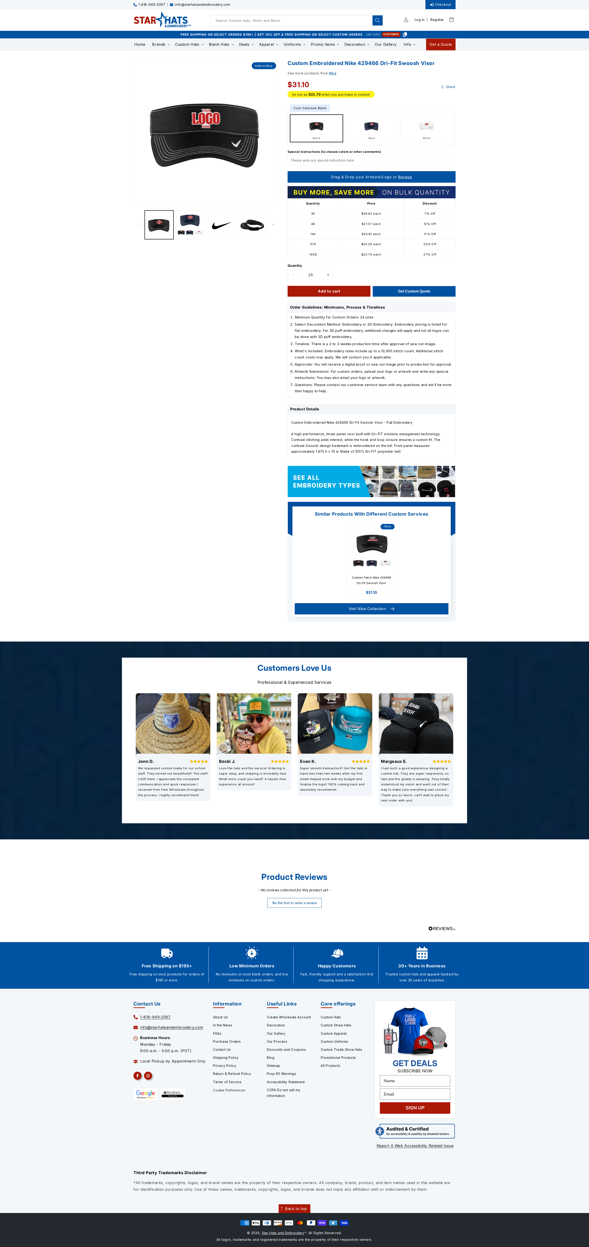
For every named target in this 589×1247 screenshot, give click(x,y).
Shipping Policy (226, 1058)
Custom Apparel (334, 1033)
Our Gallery (276, 1033)
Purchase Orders (227, 1041)
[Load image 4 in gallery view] (252, 224)
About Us (220, 1017)
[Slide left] (138, 225)
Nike (332, 73)
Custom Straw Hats (336, 1025)
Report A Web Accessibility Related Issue (415, 1145)
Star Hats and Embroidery (283, 1233)
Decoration (276, 1025)
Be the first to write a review (294, 903)
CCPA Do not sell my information (283, 1093)
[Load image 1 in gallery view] (159, 224)
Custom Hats (331, 1017)
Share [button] (451, 87)
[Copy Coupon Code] (404, 34)
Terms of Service (227, 1082)
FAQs (217, 1033)
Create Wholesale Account (289, 1017)
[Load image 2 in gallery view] (190, 224)
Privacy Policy (224, 1066)
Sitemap (273, 1066)
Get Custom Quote (414, 291)
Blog (270, 1058)
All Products (330, 1066)
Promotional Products (338, 1058)
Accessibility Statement (286, 1082)
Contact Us (222, 1049)
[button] (160, 44)
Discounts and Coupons (286, 1049)
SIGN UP (415, 1108)
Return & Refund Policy (232, 1074)
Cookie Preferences (229, 1090)
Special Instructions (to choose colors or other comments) (334, 151)
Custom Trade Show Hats (341, 1049)
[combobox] (297, 20)
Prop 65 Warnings (281, 1074)
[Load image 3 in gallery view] (221, 224)
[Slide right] (273, 225)
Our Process (277, 1041)
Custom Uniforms (334, 1041)
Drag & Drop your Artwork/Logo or (371, 177)
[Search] (377, 20)
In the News (222, 1025)
